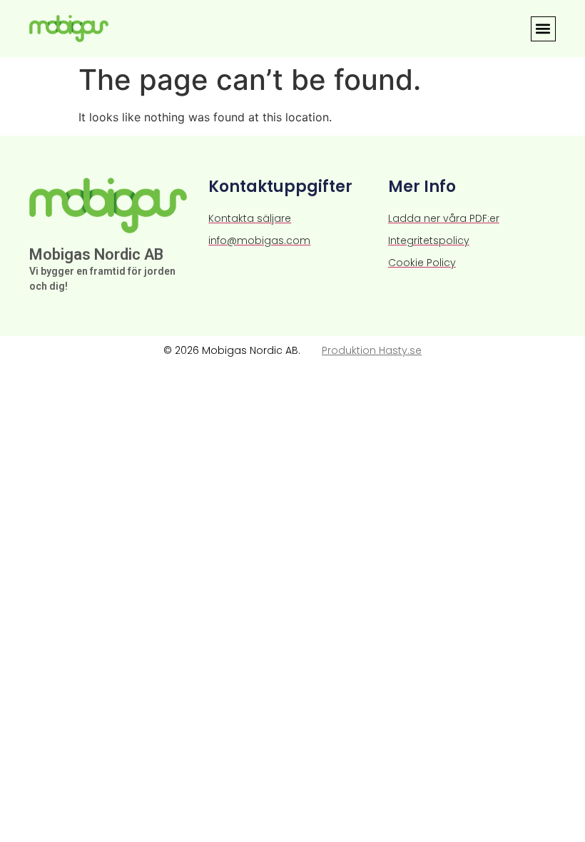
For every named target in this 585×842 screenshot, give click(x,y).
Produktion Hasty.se (372, 350)
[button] (543, 28)
